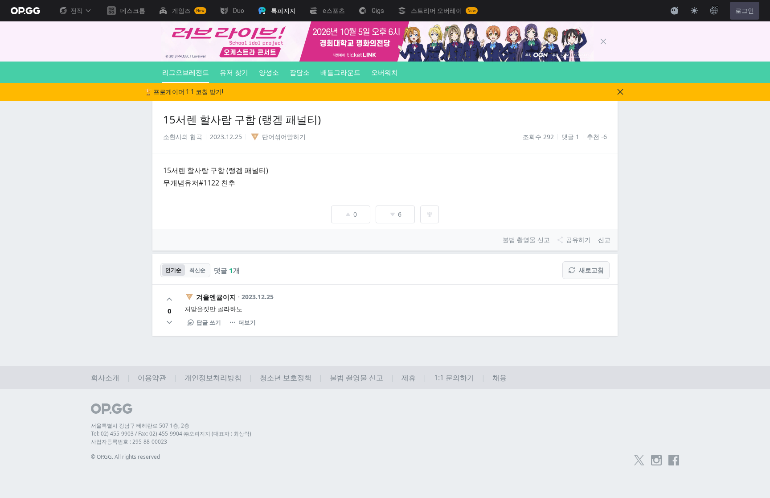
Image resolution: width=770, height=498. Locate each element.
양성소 (269, 72)
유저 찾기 (234, 72)
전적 (76, 10)
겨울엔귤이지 (216, 296)
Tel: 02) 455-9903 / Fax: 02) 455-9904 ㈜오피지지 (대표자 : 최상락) (171, 433)
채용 (499, 377)
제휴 (408, 377)
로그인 (744, 10)
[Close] (603, 41)
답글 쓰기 (209, 322)
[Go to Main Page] (25, 10)
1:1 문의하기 (454, 378)
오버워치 (384, 72)
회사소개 (105, 377)
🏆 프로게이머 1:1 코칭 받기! (183, 91)
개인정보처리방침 (213, 378)
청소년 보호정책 (285, 378)
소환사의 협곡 (182, 136)
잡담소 (300, 72)
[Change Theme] (694, 11)
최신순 (197, 270)
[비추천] (169, 322)
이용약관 (152, 378)
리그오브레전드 (185, 72)
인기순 (173, 270)
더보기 (247, 322)
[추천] (169, 299)
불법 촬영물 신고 (356, 378)
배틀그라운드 (340, 72)
